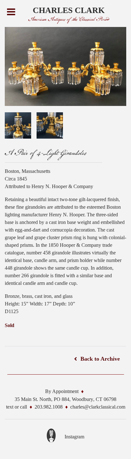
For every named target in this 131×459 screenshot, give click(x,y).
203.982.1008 (49, 407)
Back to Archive (100, 359)
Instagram (74, 436)
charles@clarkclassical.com (97, 407)
